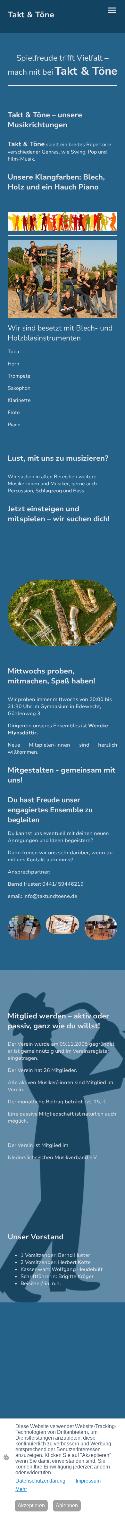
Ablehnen (67, 1505)
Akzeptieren (31, 1505)
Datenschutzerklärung (40, 1481)
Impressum (88, 1481)
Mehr (21, 1489)
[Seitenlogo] (34, 24)
